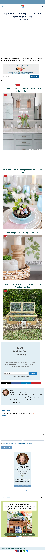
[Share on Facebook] (16, 383)
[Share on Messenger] (27, 551)
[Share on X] (6, 383)
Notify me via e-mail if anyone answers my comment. (17, 443)
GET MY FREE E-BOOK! (35, 1)
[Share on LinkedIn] (26, 383)
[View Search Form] (2, 6)
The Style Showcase (22, 19)
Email (26, 439)
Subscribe (26, 548)
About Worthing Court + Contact (8, 548)
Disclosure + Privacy (19, 548)
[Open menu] (43, 6)
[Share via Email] (24, 551)
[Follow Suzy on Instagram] (14, 402)
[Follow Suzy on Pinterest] (19, 402)
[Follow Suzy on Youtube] (17, 402)
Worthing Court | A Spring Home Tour (22, 232)
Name (4, 439)
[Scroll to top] (42, 277)
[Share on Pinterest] (36, 383)
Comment (4, 415)
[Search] (41, 497)
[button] (18, 85)
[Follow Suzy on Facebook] (11, 402)
